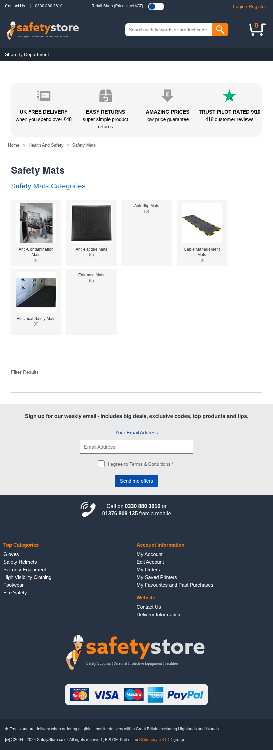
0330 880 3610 (49, 6)
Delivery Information (158, 614)
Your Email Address (136, 432)
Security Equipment (24, 569)
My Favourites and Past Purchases (174, 585)
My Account (149, 554)
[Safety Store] (42, 29)
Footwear (13, 585)
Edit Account (150, 562)
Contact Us (15, 6)
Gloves (11, 554)
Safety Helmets (20, 562)
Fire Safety (15, 592)
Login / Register (249, 6)
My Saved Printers (156, 577)
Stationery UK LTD (155, 739)
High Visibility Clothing (27, 577)
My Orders (148, 569)
